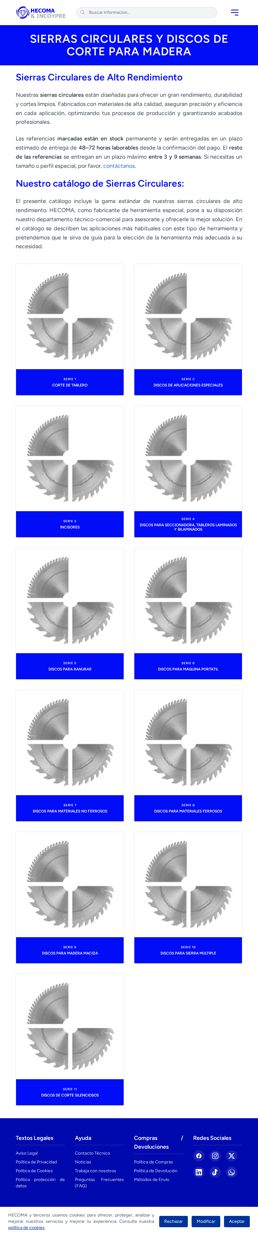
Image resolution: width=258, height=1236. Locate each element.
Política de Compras (153, 1162)
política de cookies (26, 1227)
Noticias (83, 1162)
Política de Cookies (34, 1170)
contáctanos (119, 165)
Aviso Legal (27, 1153)
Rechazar (173, 1221)
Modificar (206, 1221)
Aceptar (237, 1221)
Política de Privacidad (36, 1162)
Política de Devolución (155, 1170)
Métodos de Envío (151, 1179)
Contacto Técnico (92, 1153)
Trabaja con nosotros (95, 1170)
